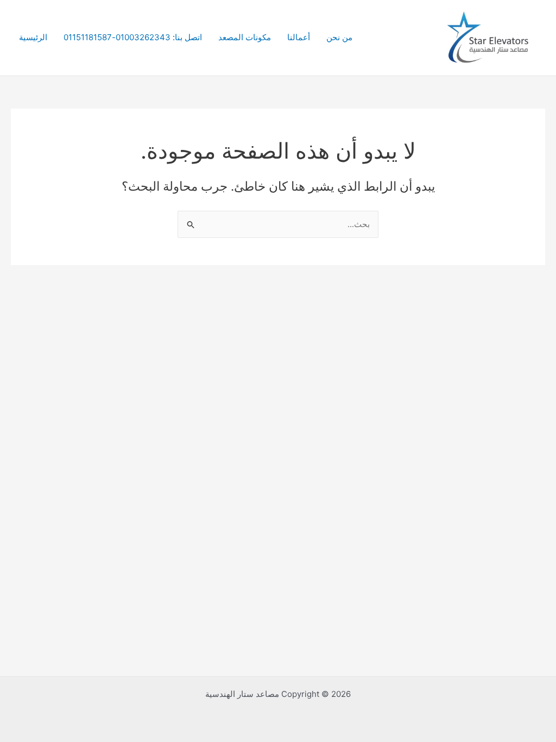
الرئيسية (33, 37)
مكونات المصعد (244, 37)
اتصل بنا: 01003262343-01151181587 (133, 37)
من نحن (339, 37)
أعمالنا (298, 37)
